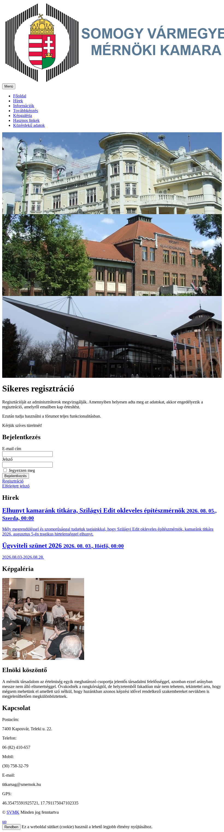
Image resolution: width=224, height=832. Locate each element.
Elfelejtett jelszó (16, 486)
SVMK (13, 812)
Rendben (11, 827)
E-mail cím (11, 448)
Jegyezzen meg (22, 470)
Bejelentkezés (15, 476)
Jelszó (7, 459)
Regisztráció (12, 481)
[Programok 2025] (112, 619)
